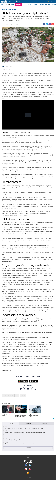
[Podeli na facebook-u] (44, 24)
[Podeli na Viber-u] (49, 24)
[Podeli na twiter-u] (46, 24)
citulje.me (12, 1)
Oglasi (19, 1)
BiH (17, 395)
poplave (23, 395)
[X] (24, 388)
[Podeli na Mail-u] (52, 24)
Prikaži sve (28, 448)
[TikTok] (35, 388)
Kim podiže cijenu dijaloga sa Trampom (14, 440)
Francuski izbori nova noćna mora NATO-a (15, 436)
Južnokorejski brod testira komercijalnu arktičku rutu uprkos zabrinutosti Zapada (25, 432)
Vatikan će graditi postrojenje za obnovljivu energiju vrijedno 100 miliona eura (24, 428)
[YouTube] (28, 388)
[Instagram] (31, 388)
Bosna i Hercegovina (8, 395)
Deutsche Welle (8, 66)
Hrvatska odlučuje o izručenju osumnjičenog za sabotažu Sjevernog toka (23, 443)
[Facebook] (21, 388)
